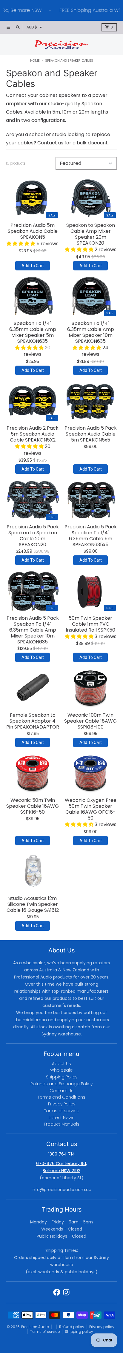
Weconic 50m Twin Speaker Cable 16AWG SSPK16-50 (32, 806)
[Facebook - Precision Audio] (56, 1292)
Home (35, 60)
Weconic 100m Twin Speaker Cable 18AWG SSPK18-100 (90, 721)
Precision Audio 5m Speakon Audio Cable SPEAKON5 (33, 231)
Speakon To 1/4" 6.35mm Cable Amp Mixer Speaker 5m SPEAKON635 (32, 332)
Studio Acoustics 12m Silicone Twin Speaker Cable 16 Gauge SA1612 (33, 904)
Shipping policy (79, 1331)
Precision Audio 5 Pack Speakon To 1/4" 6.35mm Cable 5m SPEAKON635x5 (90, 536)
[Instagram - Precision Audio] (66, 1292)
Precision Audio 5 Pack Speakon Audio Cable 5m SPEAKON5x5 (90, 434)
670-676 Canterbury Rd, (61, 1163)
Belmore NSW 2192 (61, 1171)
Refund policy (71, 1326)
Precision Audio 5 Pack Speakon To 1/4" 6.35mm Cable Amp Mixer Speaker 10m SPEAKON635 (33, 630)
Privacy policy (101, 1326)
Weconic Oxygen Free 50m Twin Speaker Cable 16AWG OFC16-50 (90, 809)
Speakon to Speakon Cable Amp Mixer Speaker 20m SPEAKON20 (90, 234)
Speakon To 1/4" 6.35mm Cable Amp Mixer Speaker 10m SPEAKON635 (90, 332)
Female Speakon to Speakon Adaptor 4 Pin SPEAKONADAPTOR (32, 721)
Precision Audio (35, 1326)
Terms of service (45, 1331)
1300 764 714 (61, 1154)
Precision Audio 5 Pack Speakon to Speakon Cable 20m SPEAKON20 (33, 536)
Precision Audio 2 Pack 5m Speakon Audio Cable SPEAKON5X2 (33, 434)
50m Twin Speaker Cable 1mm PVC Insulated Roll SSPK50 (90, 624)
